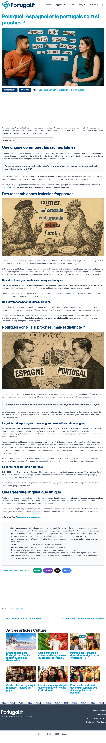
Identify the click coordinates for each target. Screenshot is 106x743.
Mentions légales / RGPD (96, 718)
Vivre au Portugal (78, 5)
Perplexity (48, 570)
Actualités (94, 5)
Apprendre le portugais (29, 517)
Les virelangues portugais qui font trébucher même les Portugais (52, 688)
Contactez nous (100, 714)
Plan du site (101, 722)
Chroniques (9, 90)
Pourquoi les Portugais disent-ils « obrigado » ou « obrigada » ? (84, 655)
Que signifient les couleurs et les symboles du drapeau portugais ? (52, 655)
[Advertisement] (53, 109)
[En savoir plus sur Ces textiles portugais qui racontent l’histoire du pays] (21, 675)
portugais (6, 187)
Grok (57, 570)
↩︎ (38, 558)
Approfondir (61, 5)
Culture (25, 90)
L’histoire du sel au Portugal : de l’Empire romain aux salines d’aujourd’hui (18, 656)
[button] (52, 5)
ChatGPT (37, 570)
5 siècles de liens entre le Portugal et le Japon (21, 618)
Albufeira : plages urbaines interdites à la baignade (83, 618)
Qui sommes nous (99, 711)
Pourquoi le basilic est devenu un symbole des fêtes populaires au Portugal (83, 689)
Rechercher (90, 722)
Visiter (48, 5)
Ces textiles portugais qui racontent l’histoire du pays (20, 688)
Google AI (66, 570)
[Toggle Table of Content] (48, 140)
